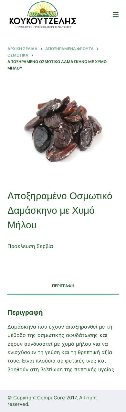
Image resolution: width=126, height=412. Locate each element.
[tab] (62, 286)
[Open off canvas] (116, 14)
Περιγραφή (63, 285)
